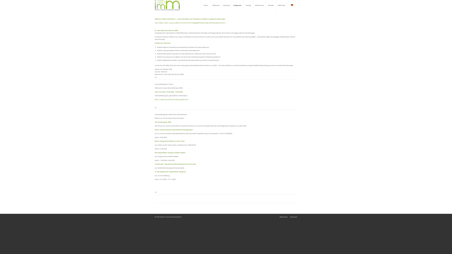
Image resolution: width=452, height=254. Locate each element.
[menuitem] (205, 5)
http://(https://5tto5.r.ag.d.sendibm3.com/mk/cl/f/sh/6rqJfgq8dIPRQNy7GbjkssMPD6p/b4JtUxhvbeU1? (190, 23)
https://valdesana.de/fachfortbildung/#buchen (171, 99)
